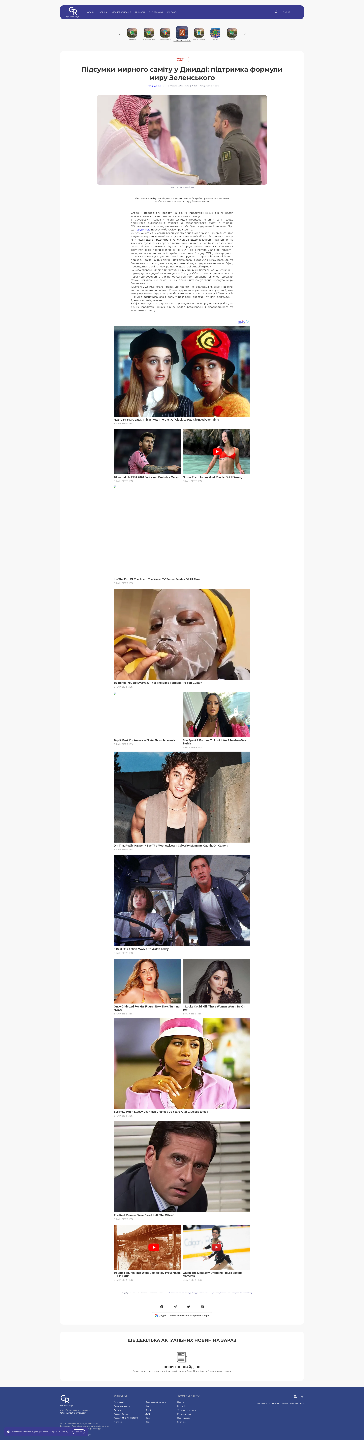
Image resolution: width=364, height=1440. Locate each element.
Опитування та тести (186, 1410)
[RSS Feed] (302, 1397)
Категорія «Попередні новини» (153, 1293)
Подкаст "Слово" (121, 1414)
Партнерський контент (155, 1402)
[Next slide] (245, 33)
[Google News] (295, 1397)
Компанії (181, 1406)
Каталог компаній (121, 12)
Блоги (148, 1406)
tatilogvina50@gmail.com (73, 1413)
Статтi (148, 1410)
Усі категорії (119, 1402)
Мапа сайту (262, 1403)
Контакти (172, 12)
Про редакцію (183, 1418)
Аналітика (118, 1422)
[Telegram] (175, 1307)
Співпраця (274, 1403)
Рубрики (103, 12)
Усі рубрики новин (129, 1293)
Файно (79, 1432)
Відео (147, 1418)
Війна (147, 1422)
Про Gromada (156, 12)
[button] (162, 1307)
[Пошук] (276, 12)
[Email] (202, 1307)
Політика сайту (297, 1403)
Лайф (147, 1414)
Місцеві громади (184, 1414)
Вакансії (284, 1403)
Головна (115, 1293)
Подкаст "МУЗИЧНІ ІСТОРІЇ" (126, 1418)
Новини (90, 12)
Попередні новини (180, 59)
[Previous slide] (119, 33)
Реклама (117, 1410)
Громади (140, 12)
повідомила (142, 229)
